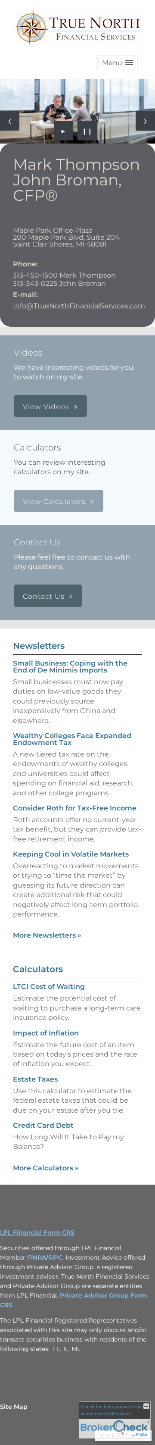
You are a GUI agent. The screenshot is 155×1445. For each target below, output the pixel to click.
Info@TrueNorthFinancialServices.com (79, 306)
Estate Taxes (35, 1079)
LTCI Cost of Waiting (49, 986)
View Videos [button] (46, 407)
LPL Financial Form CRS (37, 1232)
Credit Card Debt (43, 1125)
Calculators (38, 969)
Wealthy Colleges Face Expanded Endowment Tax (72, 739)
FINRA (36, 1257)
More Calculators (46, 1168)
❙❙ (87, 130)
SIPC (55, 1257)
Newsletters (39, 646)
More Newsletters (47, 935)
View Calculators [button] (54, 501)
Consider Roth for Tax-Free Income (74, 808)
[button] (117, 62)
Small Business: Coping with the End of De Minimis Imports (70, 666)
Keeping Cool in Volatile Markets (71, 854)
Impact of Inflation (46, 1033)
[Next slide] (145, 121)
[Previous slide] (9, 121)
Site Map (14, 1407)
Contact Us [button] (44, 596)
